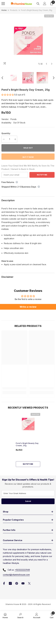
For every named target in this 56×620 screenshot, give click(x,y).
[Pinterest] (17, 583)
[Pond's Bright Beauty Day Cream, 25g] (28, 423)
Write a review (28, 306)
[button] (46, 63)
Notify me (28, 464)
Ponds (13, 119)
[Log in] (44, 3)
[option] (28, 40)
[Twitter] (29, 583)
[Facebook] (4, 583)
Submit (28, 501)
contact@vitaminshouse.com (16, 574)
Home (4, 10)
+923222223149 (22, 570)
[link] (14, 388)
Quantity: (6, 133)
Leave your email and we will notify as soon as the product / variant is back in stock (27, 167)
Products (14, 10)
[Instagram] (10, 583)
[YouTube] (23, 583)
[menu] (3, 3)
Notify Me (42, 175)
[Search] (38, 3)
